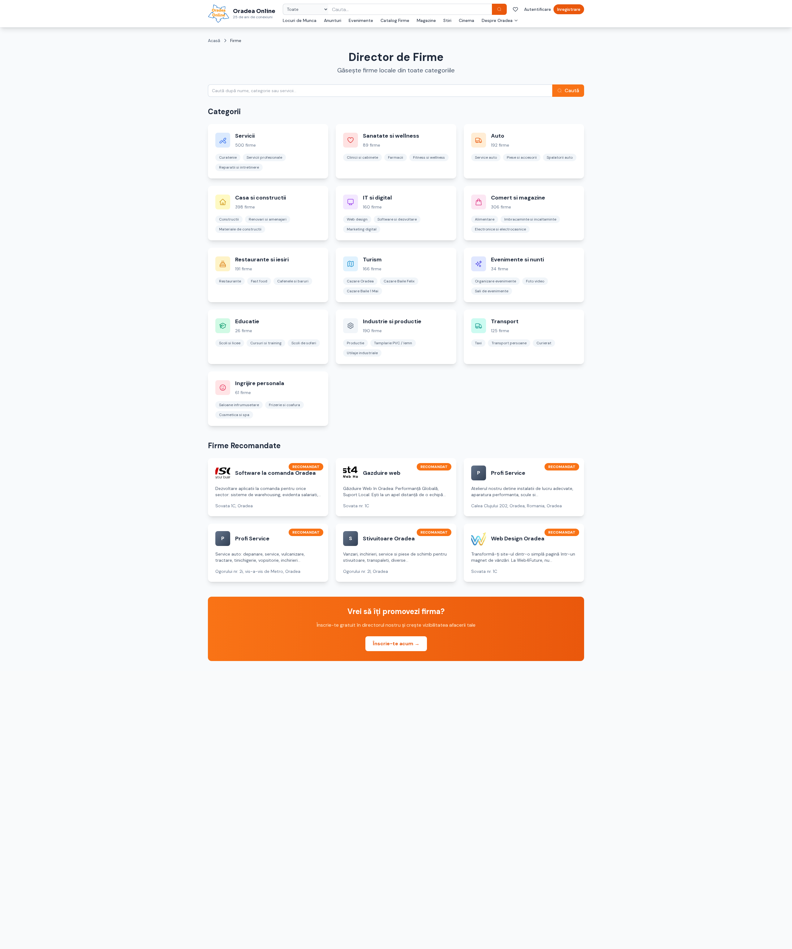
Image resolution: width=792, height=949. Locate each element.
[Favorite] (515, 9)
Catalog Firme (395, 20)
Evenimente (361, 20)
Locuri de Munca (299, 20)
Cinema (466, 20)
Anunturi (332, 20)
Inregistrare (568, 9)
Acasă (214, 40)
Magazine (426, 20)
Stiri (447, 20)
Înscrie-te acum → (396, 643)
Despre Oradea (497, 20)
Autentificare (537, 9)
